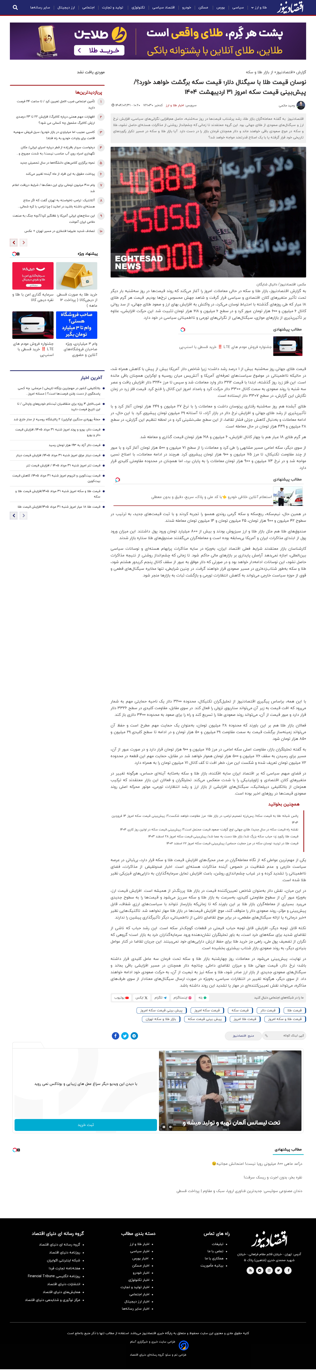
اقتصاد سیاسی (163, 7)
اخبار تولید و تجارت (134, 1287)
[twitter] (278, 1271)
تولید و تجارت (113, 7)
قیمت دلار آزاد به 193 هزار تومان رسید (74, 445)
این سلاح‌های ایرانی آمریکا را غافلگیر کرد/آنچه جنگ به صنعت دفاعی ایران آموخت (54, 219)
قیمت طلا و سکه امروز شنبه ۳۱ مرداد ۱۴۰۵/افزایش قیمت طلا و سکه (57, 494)
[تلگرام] (134, 1036)
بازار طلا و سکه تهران (161, 1019)
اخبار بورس (140, 1258)
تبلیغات (217, 1244)
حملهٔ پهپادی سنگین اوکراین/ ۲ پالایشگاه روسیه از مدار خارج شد (57, 420)
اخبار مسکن (140, 1265)
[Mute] (171, 1127)
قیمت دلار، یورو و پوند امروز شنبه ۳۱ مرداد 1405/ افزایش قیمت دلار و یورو (57, 433)
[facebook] (288, 1271)
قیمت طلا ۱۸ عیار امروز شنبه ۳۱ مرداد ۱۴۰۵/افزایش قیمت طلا (59, 507)
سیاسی (238, 7)
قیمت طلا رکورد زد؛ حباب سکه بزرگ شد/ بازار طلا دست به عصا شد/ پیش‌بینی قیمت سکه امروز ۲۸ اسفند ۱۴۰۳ (223, 836)
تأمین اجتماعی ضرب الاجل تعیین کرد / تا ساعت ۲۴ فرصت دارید (56, 104)
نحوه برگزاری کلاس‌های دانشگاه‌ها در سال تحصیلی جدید (57, 163)
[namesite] (290, 7)
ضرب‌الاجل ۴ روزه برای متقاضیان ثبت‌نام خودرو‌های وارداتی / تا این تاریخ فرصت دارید (58, 407)
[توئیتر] (125, 1036)
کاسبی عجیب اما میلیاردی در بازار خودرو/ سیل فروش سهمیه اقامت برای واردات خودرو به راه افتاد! (54, 135)
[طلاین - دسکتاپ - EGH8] (158, 41)
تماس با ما (215, 1251)
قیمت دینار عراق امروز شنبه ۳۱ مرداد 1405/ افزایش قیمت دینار (58, 455)
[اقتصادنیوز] (269, 1239)
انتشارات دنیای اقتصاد (63, 1284)
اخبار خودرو (141, 1273)
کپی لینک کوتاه (293, 1036)
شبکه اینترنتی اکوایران (63, 1260)
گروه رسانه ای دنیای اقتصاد (59, 1244)
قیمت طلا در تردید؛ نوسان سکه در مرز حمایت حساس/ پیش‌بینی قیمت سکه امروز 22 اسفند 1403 (232, 843)
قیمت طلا (294, 1010)
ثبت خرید (86, 1125)
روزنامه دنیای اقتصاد (64, 1252)
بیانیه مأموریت (211, 1265)
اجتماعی (88, 7)
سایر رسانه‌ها (40, 7)
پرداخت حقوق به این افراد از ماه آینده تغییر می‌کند (60, 174)
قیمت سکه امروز (207, 1010)
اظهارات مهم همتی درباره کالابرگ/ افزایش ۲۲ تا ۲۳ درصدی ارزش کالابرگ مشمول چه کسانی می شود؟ (55, 120)
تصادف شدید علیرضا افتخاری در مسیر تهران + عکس (59, 231)
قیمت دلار (268, 1010)
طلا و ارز (261, 7)
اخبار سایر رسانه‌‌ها (135, 1308)
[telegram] (259, 1271)
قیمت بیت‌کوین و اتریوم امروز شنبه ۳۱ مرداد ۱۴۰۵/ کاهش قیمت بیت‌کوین (56, 479)
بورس (221, 7)
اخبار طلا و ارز (175, 105)
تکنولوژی (138, 7)
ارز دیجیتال (66, 7)
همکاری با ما (214, 1258)
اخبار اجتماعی (139, 1294)
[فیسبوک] (115, 1036)
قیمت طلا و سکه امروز (285, 1019)
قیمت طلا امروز (245, 1019)
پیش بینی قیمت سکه (205, 1019)
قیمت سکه (240, 1010)
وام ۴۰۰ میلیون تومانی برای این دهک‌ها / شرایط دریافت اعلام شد (53, 188)
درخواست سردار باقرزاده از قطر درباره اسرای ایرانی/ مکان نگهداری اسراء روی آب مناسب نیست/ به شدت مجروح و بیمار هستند (57, 151)
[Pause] (164, 1127)
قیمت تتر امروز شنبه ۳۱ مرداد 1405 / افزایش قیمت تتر (63, 466)
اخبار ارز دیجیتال (136, 1301)
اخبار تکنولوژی (138, 1280)
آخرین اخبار (91, 378)
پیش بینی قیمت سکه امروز (161, 1010)
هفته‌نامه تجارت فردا (64, 1268)
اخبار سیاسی (139, 1251)
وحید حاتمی (287, 105)
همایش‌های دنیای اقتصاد (61, 1292)
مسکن (203, 7)
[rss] (250, 1271)
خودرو (186, 7)
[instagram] (269, 1271)
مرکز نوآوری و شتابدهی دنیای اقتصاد (52, 1300)
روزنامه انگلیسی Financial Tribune (54, 1276)
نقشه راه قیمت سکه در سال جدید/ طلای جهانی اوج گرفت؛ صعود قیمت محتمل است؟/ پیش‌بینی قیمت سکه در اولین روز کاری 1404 (209, 829)
